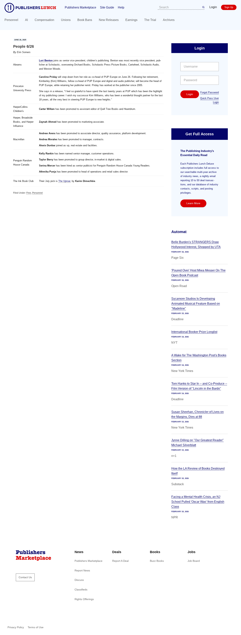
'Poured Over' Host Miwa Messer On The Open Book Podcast (198, 273)
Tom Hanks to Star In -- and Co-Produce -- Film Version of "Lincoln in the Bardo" (199, 386)
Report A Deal (120, 560)
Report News (82, 570)
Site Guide (107, 7)
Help (121, 7)
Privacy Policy (16, 627)
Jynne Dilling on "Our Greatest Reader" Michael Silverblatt (197, 443)
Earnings (131, 20)
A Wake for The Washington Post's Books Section (198, 358)
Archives (169, 20)
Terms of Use (35, 627)
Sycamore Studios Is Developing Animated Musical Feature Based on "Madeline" (195, 303)
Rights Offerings (84, 599)
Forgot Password (209, 92)
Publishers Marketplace (80, 7)
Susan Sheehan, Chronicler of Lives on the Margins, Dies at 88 (197, 414)
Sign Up (228, 7)
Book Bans (84, 20)
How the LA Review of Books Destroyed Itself (198, 471)
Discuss (79, 579)
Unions (66, 20)
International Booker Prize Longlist (194, 331)
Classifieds (81, 589)
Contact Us (25, 577)
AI (26, 20)
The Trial (150, 20)
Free (28, 193)
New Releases (109, 20)
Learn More (193, 203)
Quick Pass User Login (209, 100)
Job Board (194, 560)
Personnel (11, 20)
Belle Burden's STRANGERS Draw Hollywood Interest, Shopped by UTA (196, 244)
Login (213, 7)
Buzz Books (157, 560)
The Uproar (64, 181)
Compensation (44, 20)
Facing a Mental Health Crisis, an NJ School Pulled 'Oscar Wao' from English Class (197, 501)
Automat (179, 232)
